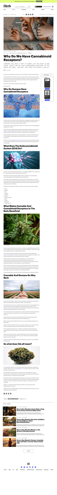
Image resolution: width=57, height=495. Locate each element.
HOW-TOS (13, 9)
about (17, 469)
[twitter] (28, 14)
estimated (7, 367)
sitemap (51, 469)
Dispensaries (24, 9)
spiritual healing (7, 340)
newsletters (46, 469)
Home (4, 53)
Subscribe (39, 6)
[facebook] (26, 14)
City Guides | (19, 417)
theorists (7, 304)
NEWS (4, 9)
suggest (34, 367)
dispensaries (22, 469)
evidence (5, 307)
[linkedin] (32, 14)
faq (13, 469)
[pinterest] (30, 14)
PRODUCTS (43, 9)
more (28, 451)
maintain (24, 179)
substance (5, 314)
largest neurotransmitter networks (18, 140)
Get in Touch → (39, 1)
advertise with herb (46, 6)
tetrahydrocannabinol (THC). (9, 132)
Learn (8, 53)
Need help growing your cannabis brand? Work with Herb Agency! (25, 1)
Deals (34, 9)
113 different (28, 249)
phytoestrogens (16, 268)
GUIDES (52, 9)
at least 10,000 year (19, 368)
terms (10, 469)
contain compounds (7, 254)
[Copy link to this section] (38, 88)
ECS (6, 175)
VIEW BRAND (47, 88)
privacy (5, 469)
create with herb (39, 469)
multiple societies (16, 335)
